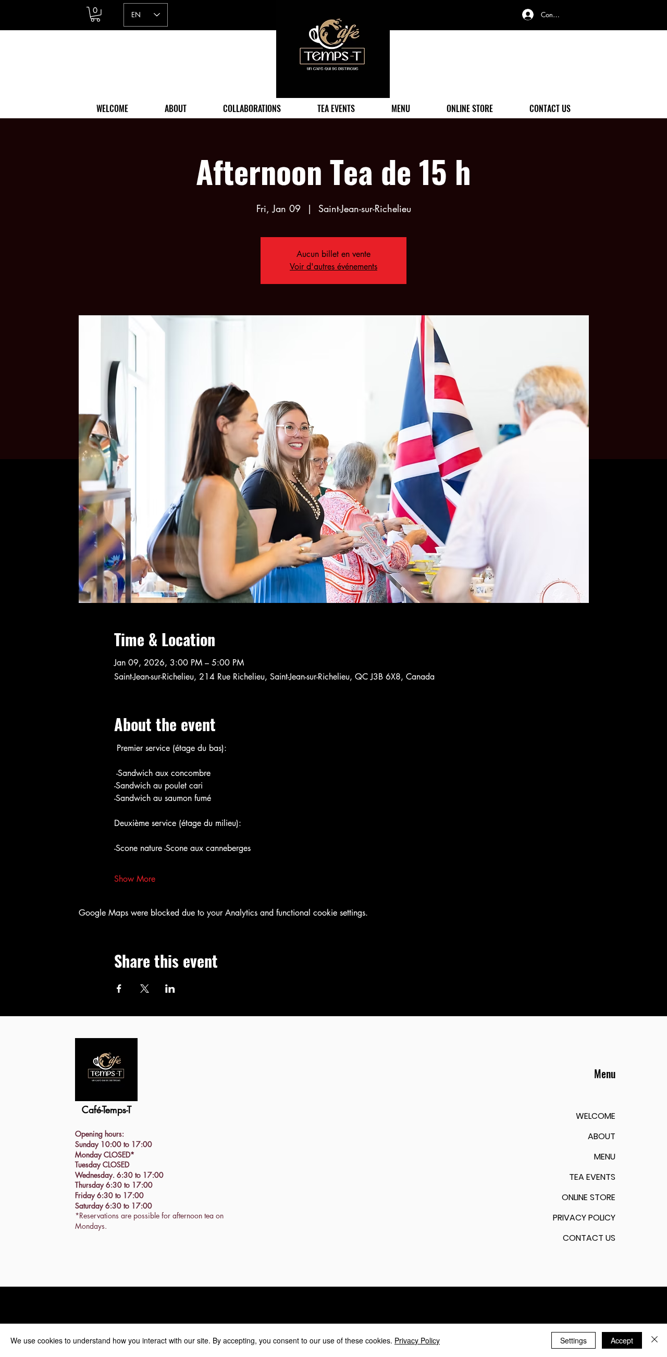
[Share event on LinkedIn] (170, 988)
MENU (604, 1157)
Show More (134, 878)
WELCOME (595, 1116)
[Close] (654, 1340)
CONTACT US (589, 1238)
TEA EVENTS (592, 1177)
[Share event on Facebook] (119, 988)
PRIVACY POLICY (584, 1218)
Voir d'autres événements (333, 266)
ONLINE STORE (588, 1197)
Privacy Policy (417, 1340)
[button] (95, 14)
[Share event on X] (145, 988)
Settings (573, 1340)
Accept (622, 1340)
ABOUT (601, 1136)
